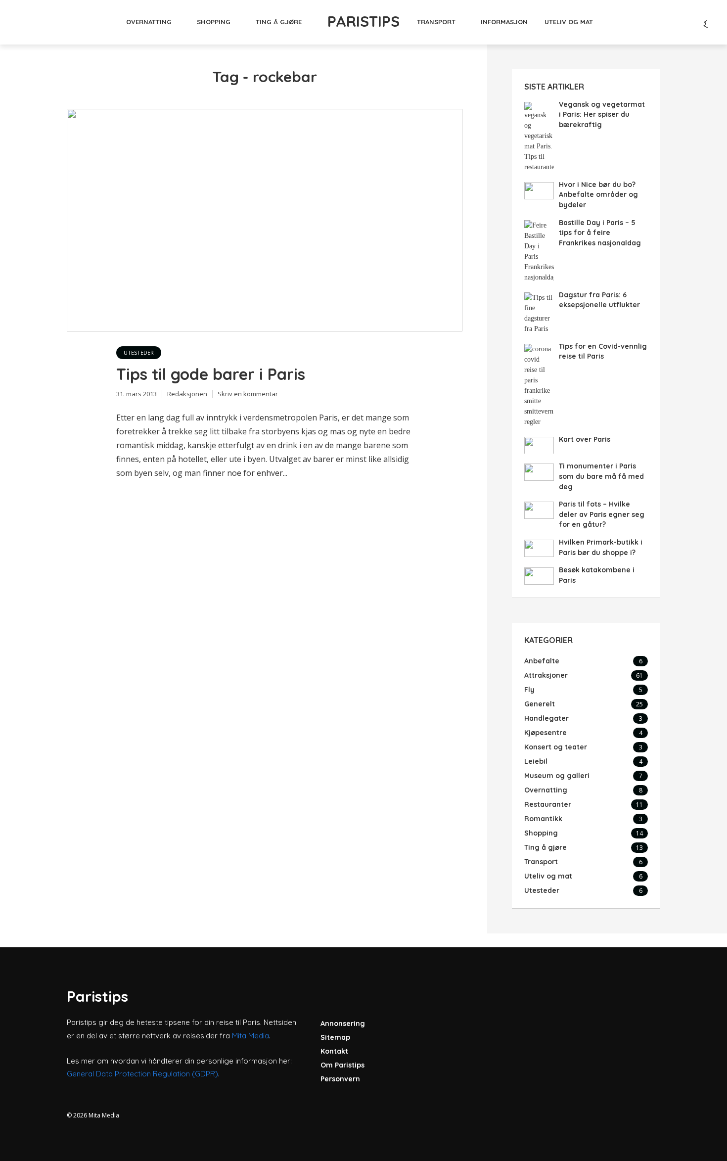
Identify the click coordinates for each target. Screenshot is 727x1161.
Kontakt (334, 1051)
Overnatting (149, 22)
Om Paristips (342, 1065)
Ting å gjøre (279, 22)
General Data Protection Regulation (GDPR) (142, 1073)
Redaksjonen (187, 393)
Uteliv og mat (569, 22)
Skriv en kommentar (248, 393)
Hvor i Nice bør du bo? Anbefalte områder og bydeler (598, 194)
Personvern (340, 1078)
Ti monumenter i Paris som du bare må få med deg (601, 476)
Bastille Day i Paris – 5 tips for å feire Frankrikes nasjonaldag (600, 232)
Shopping (213, 22)
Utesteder (139, 352)
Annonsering (342, 1023)
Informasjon (504, 22)
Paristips (363, 21)
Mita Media (250, 1035)
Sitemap (335, 1037)
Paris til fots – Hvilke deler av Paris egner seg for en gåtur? (601, 514)
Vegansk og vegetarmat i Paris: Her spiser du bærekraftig (602, 114)
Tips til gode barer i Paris (210, 374)
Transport (436, 22)
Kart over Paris (584, 439)
